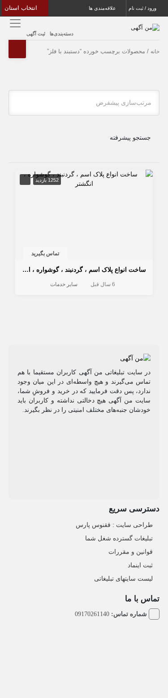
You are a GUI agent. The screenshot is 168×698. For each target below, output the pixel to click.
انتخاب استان (21, 7)
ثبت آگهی (35, 33)
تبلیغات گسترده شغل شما (119, 538)
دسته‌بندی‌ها (61, 33)
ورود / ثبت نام (143, 8)
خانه (155, 51)
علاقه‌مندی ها (103, 8)
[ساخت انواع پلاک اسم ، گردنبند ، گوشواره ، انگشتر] (84, 178)
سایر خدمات (64, 284)
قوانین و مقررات (130, 551)
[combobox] (84, 103)
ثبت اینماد (140, 565)
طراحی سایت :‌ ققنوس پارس (114, 524)
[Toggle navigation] (14, 23)
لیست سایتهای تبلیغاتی (123, 578)
